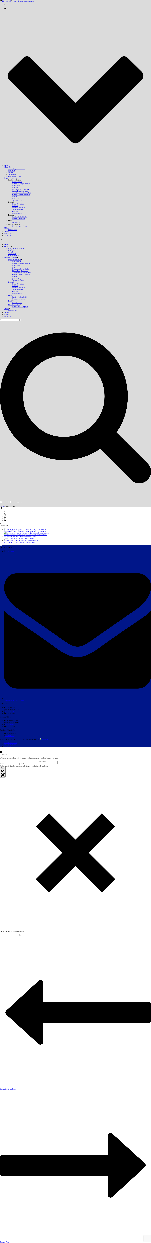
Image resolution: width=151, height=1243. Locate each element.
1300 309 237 (6, 1)
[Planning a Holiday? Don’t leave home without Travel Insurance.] (26, 529)
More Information (14, 305)
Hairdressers (16, 185)
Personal (11, 282)
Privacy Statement (10, 744)
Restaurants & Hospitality (20, 189)
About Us (7, 167)
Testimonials (12, 174)
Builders (15, 187)
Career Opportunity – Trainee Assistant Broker (19, 538)
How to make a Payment (20, 226)
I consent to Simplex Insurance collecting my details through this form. (25, 766)
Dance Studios (17, 182)
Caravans (15, 211)
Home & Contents (18, 204)
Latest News (8, 233)
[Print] (1, 524)
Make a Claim (12, 230)
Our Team (11, 171)
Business (11, 295)
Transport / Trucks (18, 200)
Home (6, 165)
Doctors (14, 196)
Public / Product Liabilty (20, 217)
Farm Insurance (17, 222)
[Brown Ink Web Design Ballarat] (44, 739)
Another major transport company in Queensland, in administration (25, 535)
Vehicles (15, 206)
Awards (10, 172)
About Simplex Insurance (16, 169)
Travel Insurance (17, 209)
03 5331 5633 (9, 711)
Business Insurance (18, 219)
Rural (10, 301)
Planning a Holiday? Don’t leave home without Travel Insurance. (25, 531)
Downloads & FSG (14, 176)
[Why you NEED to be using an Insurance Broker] (21, 540)
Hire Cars (15, 198)
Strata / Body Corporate (20, 191)
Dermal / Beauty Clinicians (21, 184)
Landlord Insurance (18, 207)
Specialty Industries (14, 260)
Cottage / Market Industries (21, 195)
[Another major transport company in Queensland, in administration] (26, 533)
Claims (6, 228)
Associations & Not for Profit (21, 193)
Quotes (6, 231)
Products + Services (10, 178)
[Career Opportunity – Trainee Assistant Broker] (20, 537)
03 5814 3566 (9, 736)
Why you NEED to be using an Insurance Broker (20, 542)
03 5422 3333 (9, 724)
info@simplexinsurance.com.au (24, 1)
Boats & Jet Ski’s (17, 213)
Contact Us (7, 235)
